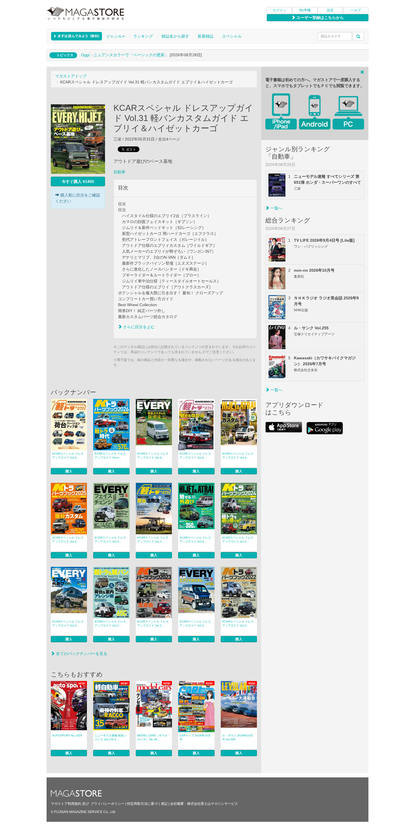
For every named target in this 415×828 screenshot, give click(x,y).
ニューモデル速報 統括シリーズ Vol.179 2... (110, 737)
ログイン (279, 10)
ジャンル (114, 36)
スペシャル (232, 36)
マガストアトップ (71, 76)
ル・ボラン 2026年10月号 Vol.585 (237, 737)
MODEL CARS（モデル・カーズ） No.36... (153, 737)
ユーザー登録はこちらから (319, 17)
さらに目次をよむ (138, 327)
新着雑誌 (205, 36)
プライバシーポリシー (107, 804)
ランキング (143, 36)
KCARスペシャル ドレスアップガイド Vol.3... (110, 539)
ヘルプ (356, 10)
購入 (68, 471)
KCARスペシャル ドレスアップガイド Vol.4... (68, 455)
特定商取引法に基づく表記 (147, 804)
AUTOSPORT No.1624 (67, 735)
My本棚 (305, 10)
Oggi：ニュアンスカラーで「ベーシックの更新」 (125, 55)
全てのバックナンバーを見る (81, 653)
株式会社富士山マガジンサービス (212, 804)
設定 (330, 10)
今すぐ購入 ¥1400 (78, 181)
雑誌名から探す (175, 36)
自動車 (119, 172)
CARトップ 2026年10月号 (195, 737)
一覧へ (275, 208)
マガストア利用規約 (66, 804)
